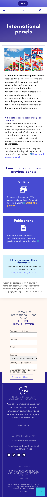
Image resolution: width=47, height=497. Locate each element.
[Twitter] (14, 455)
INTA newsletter (23, 323)
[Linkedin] (23, 455)
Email (12, 347)
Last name (14, 339)
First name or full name (20, 331)
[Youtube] (19, 455)
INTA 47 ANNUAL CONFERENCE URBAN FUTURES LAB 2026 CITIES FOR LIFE (23, 473)
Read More (23, 478)
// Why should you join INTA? (24, 272)
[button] (4, 10)
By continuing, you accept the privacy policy (23, 371)
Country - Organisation (20, 363)
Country (13, 355)
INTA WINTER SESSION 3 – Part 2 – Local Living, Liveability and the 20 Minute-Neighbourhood (23, 486)
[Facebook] (9, 455)
